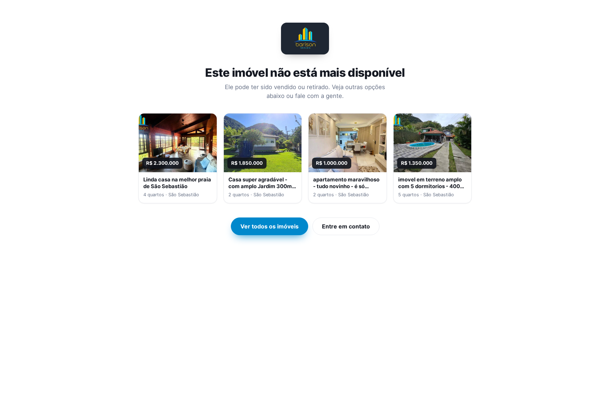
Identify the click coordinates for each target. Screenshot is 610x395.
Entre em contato (346, 226)
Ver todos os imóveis (269, 226)
